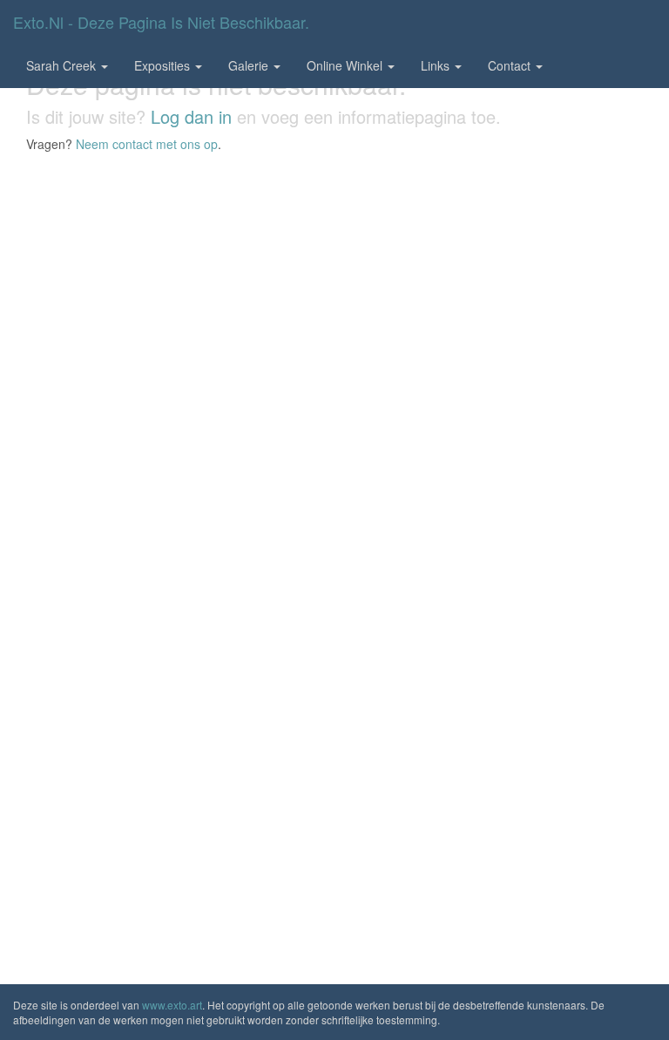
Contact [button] (511, 65)
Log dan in (191, 116)
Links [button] (437, 65)
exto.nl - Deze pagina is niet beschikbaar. (161, 21)
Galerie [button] (250, 65)
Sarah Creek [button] (62, 65)
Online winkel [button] (346, 65)
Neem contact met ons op (147, 144)
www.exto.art (172, 1004)
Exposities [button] (163, 65)
